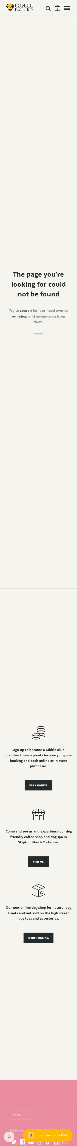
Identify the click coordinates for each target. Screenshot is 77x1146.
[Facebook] (22, 1142)
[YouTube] (31, 1142)
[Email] (65, 1142)
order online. (38, 938)
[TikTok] (48, 1142)
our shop (19, 316)
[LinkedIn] (56, 1142)
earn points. (38, 785)
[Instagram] (39, 1142)
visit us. (38, 861)
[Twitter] (14, 1142)
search (26, 310)
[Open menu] (67, 8)
